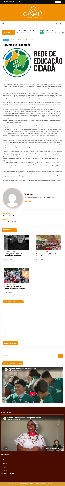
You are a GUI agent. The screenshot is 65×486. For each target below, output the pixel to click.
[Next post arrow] (61, 222)
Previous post (6, 213)
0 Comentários (31, 39)
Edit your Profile (47, 197)
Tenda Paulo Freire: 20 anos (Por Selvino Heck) (46, 255)
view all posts (27, 201)
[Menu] (3, 23)
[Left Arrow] (60, 32)
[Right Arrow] (62, 32)
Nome (4, 322)
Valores (5, 463)
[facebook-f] (56, 2)
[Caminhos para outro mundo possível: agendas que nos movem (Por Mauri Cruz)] (16, 275)
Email (4, 331)
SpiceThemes (54, 483)
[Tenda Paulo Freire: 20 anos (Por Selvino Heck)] (48, 242)
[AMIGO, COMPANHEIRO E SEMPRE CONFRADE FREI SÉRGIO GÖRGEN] (16, 242)
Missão (4, 467)
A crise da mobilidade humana (12, 222)
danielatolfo (41, 252)
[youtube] (60, 2)
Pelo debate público (9, 216)
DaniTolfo (8, 284)
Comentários (5, 306)
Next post (5, 219)
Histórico (5, 470)
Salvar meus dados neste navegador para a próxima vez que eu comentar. (21, 340)
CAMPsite (15, 39)
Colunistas (6, 39)
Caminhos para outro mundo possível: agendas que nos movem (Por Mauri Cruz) (15, 288)
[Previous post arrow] (61, 215)
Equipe (5, 460)
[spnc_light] (61, 23)
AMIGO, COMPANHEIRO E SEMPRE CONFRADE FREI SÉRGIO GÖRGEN (13, 255)
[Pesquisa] (57, 23)
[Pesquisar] (60, 356)
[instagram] (58, 2)
